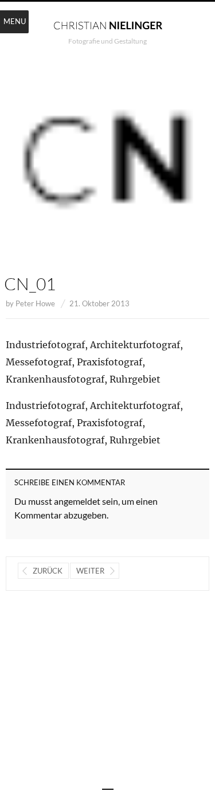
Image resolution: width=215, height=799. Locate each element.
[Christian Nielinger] (107, 25)
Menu (14, 21)
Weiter (90, 570)
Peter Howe (35, 303)
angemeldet (77, 501)
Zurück (47, 570)
